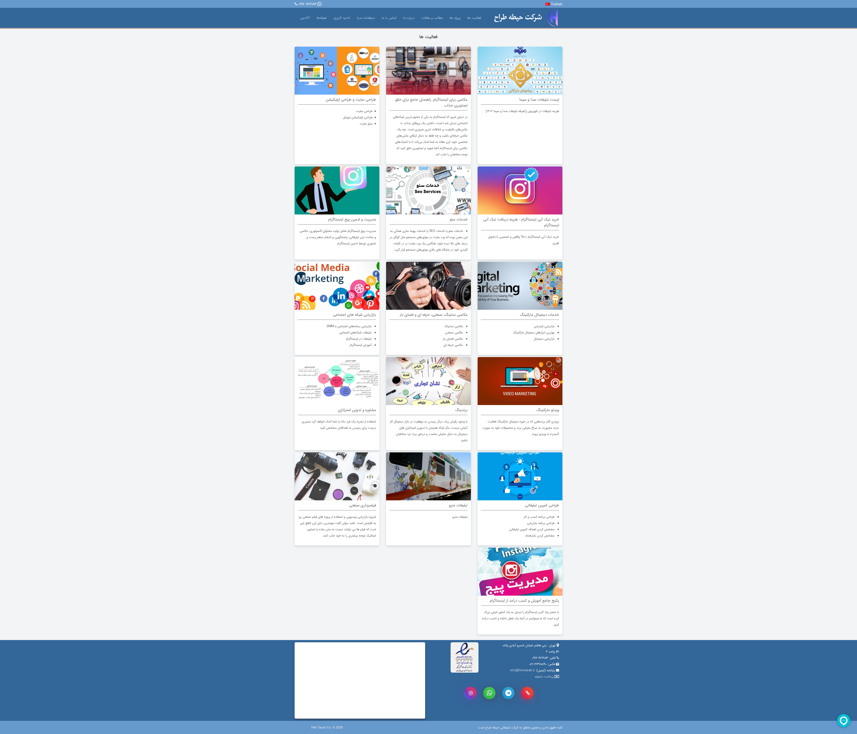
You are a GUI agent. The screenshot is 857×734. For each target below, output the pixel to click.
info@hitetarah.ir (522, 670)
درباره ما (409, 18)
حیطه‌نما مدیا (366, 18)
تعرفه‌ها (322, 18)
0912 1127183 (308, 4)
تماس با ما (389, 18)
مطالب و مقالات (432, 18)
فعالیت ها (474, 18)
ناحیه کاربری (341, 18)
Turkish (556, 4)
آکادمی (305, 18)
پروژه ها (455, 18)
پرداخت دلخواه (544, 676)
